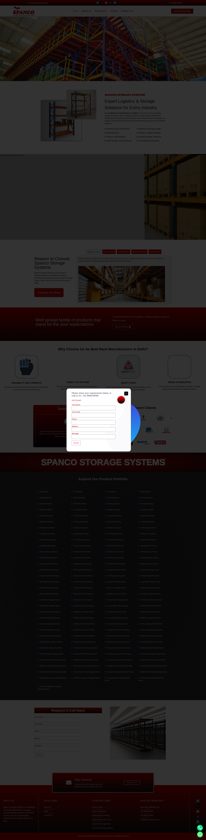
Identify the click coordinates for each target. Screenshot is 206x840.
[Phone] (200, 828)
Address (75, 426)
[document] (103, 420)
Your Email (76, 412)
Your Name (76, 405)
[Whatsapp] (200, 834)
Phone (74, 419)
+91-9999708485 (90, 395)
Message (75, 433)
